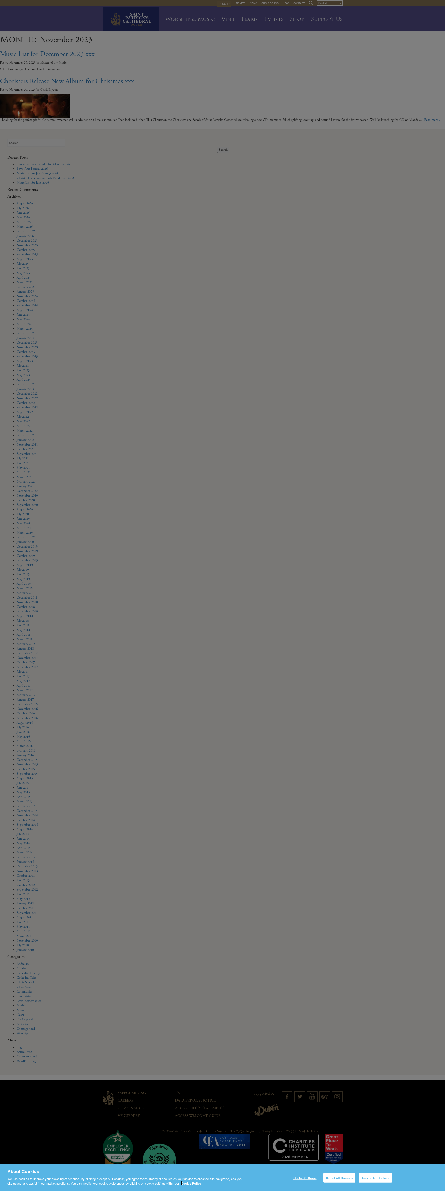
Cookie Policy (191, 1183)
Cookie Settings (305, 1177)
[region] (222, 1177)
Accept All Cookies (375, 1177)
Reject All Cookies (339, 1177)
